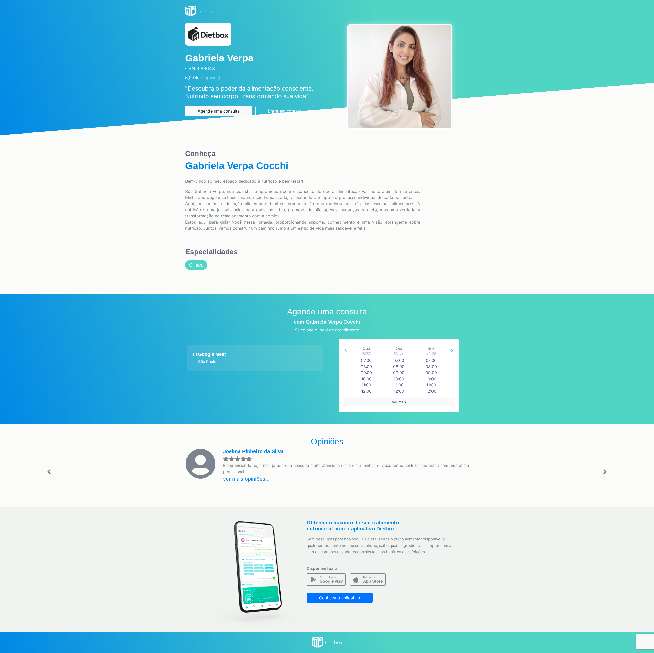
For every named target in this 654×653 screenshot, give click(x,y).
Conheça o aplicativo (339, 597)
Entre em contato (285, 111)
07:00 (366, 360)
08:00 (366, 366)
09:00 (366, 372)
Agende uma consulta (219, 111)
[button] (49, 471)
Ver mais (399, 402)
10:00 (366, 378)
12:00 (366, 391)
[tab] (255, 358)
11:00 (366, 385)
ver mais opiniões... (246, 479)
